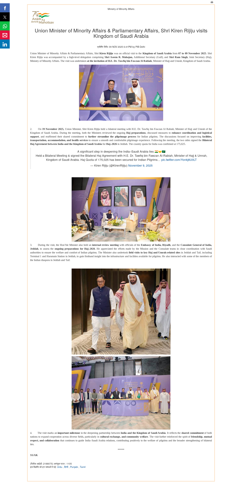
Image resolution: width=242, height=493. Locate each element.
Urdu (60, 466)
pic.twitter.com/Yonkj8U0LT (179, 160)
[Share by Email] (5, 34)
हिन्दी (66, 466)
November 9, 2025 (140, 165)
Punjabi (74, 466)
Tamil (82, 466)
